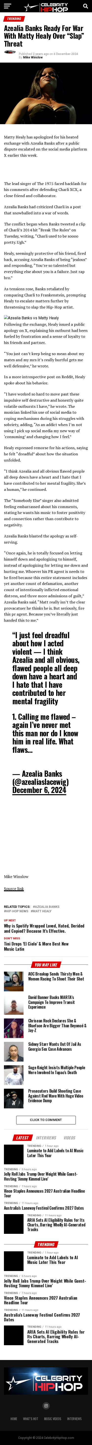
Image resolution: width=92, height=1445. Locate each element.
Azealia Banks (47, 907)
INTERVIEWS (74, 1418)
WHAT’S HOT (30, 1418)
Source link (14, 888)
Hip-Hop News (17, 911)
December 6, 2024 (39, 789)
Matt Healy (42, 911)
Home (14, 1418)
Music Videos (52, 1418)
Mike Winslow (33, 57)
